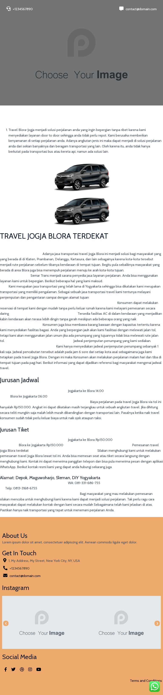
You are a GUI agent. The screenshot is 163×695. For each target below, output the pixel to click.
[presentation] (5, 623)
